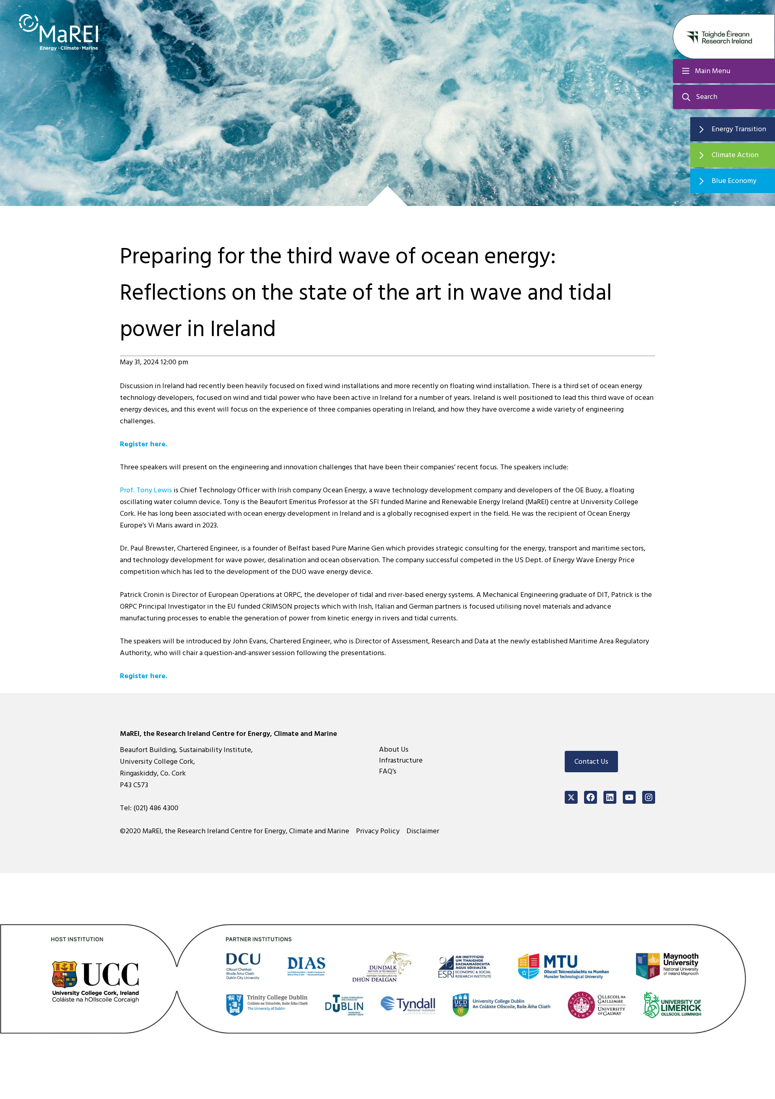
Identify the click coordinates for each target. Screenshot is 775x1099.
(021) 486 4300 (155, 808)
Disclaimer (422, 831)
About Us (393, 749)
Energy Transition (739, 129)
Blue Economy (734, 181)
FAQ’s (387, 771)
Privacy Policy (378, 831)
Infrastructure (401, 760)
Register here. (143, 444)
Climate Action (735, 155)
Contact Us (591, 761)
